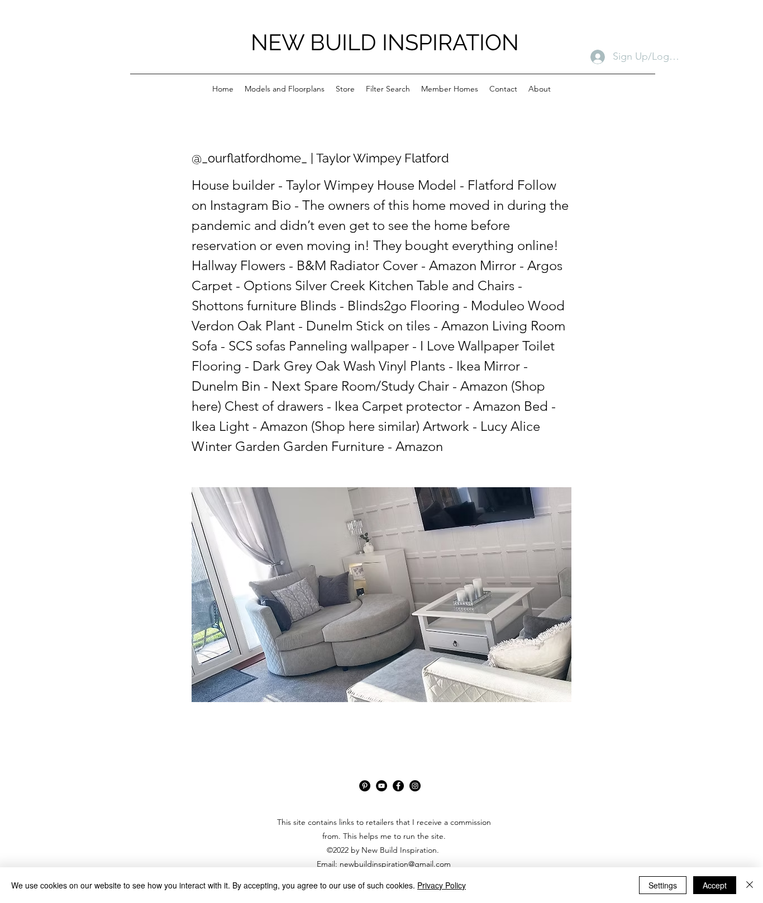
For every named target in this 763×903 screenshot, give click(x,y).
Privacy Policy (441, 885)
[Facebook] (398, 785)
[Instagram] (415, 785)
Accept (715, 885)
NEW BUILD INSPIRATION (385, 42)
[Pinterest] (364, 785)
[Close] (749, 885)
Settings (662, 885)
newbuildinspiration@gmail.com (395, 864)
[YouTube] (381, 785)
